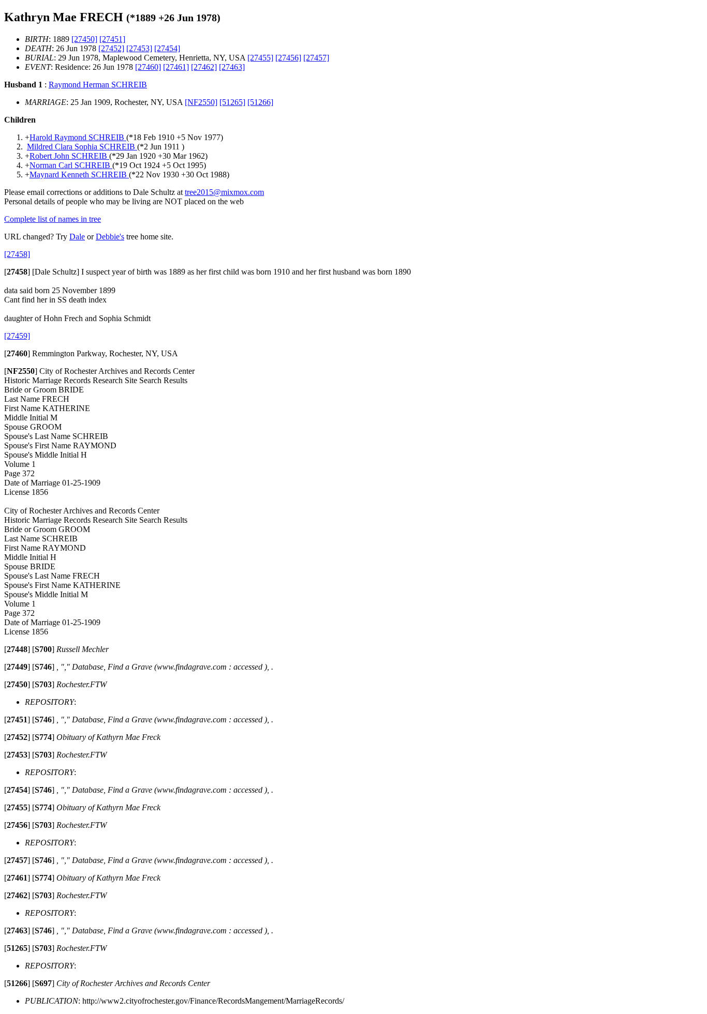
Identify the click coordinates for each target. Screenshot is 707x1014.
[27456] (288, 57)
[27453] (139, 48)
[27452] (111, 48)
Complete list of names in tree (52, 219)
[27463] (232, 67)
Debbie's (110, 236)
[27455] (260, 57)
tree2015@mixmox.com (224, 192)
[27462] (204, 67)
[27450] (84, 39)
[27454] (167, 48)
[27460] (148, 67)
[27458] (17, 254)
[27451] (112, 39)
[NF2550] (201, 102)
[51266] (260, 102)
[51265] (232, 102)
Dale (77, 236)
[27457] (316, 57)
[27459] (17, 335)
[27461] (176, 67)
